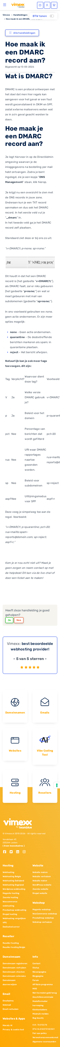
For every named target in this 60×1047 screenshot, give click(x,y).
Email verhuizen (10, 1009)
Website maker (39, 880)
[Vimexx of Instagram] (25, 852)
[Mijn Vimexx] (47, 5)
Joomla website (40, 889)
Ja (9, 620)
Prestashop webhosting (14, 910)
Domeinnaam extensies (14, 976)
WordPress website (41, 885)
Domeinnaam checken (14, 972)
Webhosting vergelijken (14, 918)
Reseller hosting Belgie (14, 947)
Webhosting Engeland (13, 885)
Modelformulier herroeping (40, 1003)
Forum (35, 980)
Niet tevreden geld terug (44, 993)
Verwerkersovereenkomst (44, 1037)
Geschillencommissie (42, 997)
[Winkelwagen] (54, 5)
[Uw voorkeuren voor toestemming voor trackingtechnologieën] (57, 785)
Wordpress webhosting (14, 889)
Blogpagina (37, 976)
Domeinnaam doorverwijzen (10, 982)
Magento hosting (11, 893)
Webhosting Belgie (12, 876)
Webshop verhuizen (42, 922)
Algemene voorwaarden (44, 1041)
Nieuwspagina (39, 972)
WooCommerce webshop (44, 914)
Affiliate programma (42, 984)
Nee (18, 620)
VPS (5, 922)
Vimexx (6, 15)
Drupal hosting (10, 914)
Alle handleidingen (24, 33)
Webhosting (8, 872)
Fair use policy (39, 1033)
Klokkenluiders (39, 1009)
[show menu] (5, 4)
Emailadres (8, 1001)
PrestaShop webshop (43, 918)
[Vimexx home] (18, 5)
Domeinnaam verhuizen (14, 968)
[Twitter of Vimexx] (12, 852)
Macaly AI (7, 1025)
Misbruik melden (40, 1014)
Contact (36, 963)
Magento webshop (41, 909)
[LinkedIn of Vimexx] (19, 852)
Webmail (7, 1005)
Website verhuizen (41, 876)
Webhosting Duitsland (13, 880)
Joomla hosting (10, 897)
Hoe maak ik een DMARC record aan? (24, 19)
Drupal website (39, 893)
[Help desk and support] (40, 5)
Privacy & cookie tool (13, 1029)
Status (35, 968)
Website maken (40, 872)
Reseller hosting (11, 943)
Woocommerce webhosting (10, 903)
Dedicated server (11, 927)
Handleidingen (20, 15)
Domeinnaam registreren (15, 963)
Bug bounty (38, 1018)
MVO (34, 988)
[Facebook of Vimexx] (6, 852)
